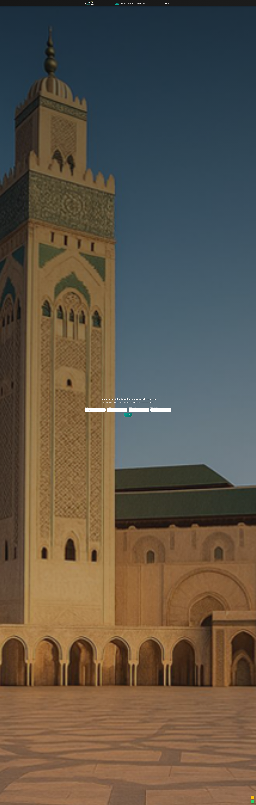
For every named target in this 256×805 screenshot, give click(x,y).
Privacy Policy (131, 3)
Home (117, 3)
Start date (87, 407)
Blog (144, 3)
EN (168, 3)
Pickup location (154, 407)
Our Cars (123, 3)
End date (109, 407)
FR (166, 3)
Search (128, 415)
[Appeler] (252, 797)
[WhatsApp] (252, 801)
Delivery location (132, 407)
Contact (139, 3)
